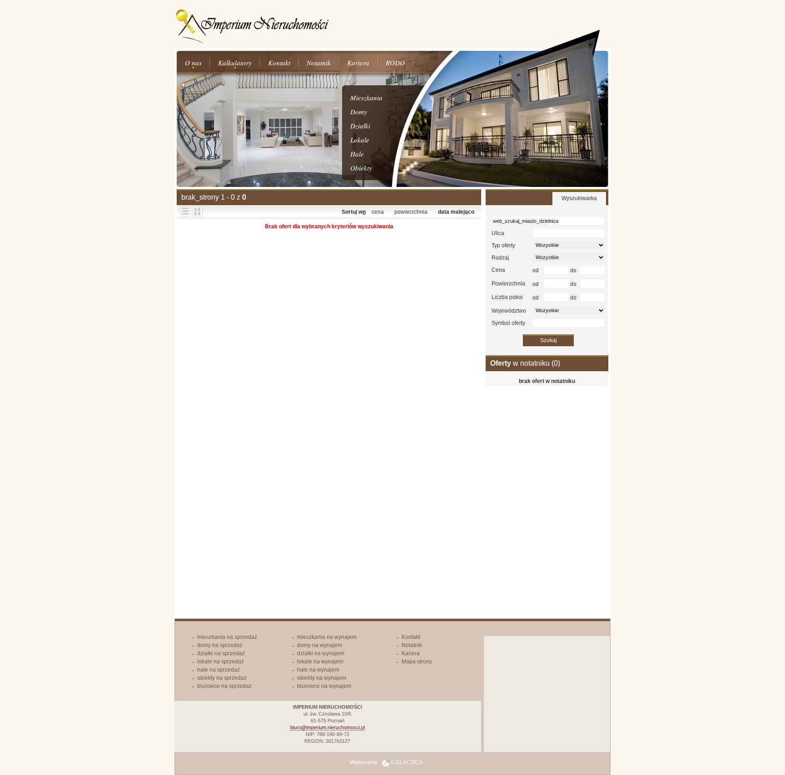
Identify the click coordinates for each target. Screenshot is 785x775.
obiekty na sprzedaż (222, 678)
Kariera (358, 62)
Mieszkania (366, 97)
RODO (395, 62)
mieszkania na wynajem (327, 637)
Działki (360, 125)
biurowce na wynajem (324, 686)
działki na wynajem (320, 653)
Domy (358, 111)
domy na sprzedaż (220, 645)
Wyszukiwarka (579, 198)
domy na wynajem (319, 645)
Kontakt (279, 62)
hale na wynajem (318, 670)
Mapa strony (417, 661)
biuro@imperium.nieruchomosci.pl (327, 727)
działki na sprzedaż (221, 653)
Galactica (407, 762)
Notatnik (319, 62)
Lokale (359, 139)
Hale (357, 153)
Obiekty (361, 167)
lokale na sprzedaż (220, 661)
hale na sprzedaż (218, 670)
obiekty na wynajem (321, 678)
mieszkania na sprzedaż (227, 637)
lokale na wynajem (320, 661)
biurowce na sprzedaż (224, 686)
